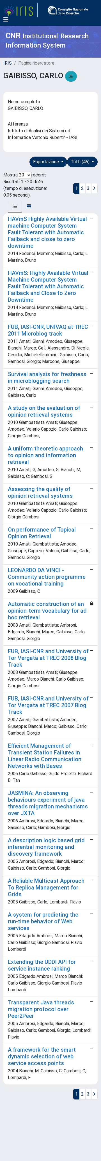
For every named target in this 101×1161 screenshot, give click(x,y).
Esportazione (46, 161)
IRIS (7, 63)
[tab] (15, 207)
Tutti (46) (81, 161)
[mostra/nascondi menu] (5, 19)
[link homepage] (20, 10)
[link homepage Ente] (68, 10)
